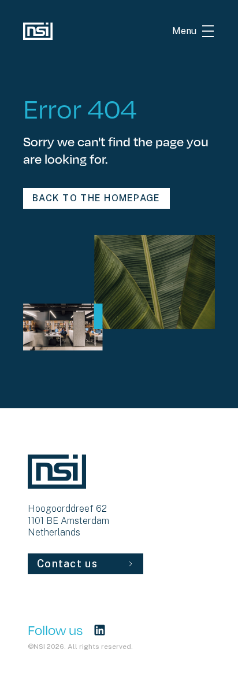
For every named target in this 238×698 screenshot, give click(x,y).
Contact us (67, 563)
